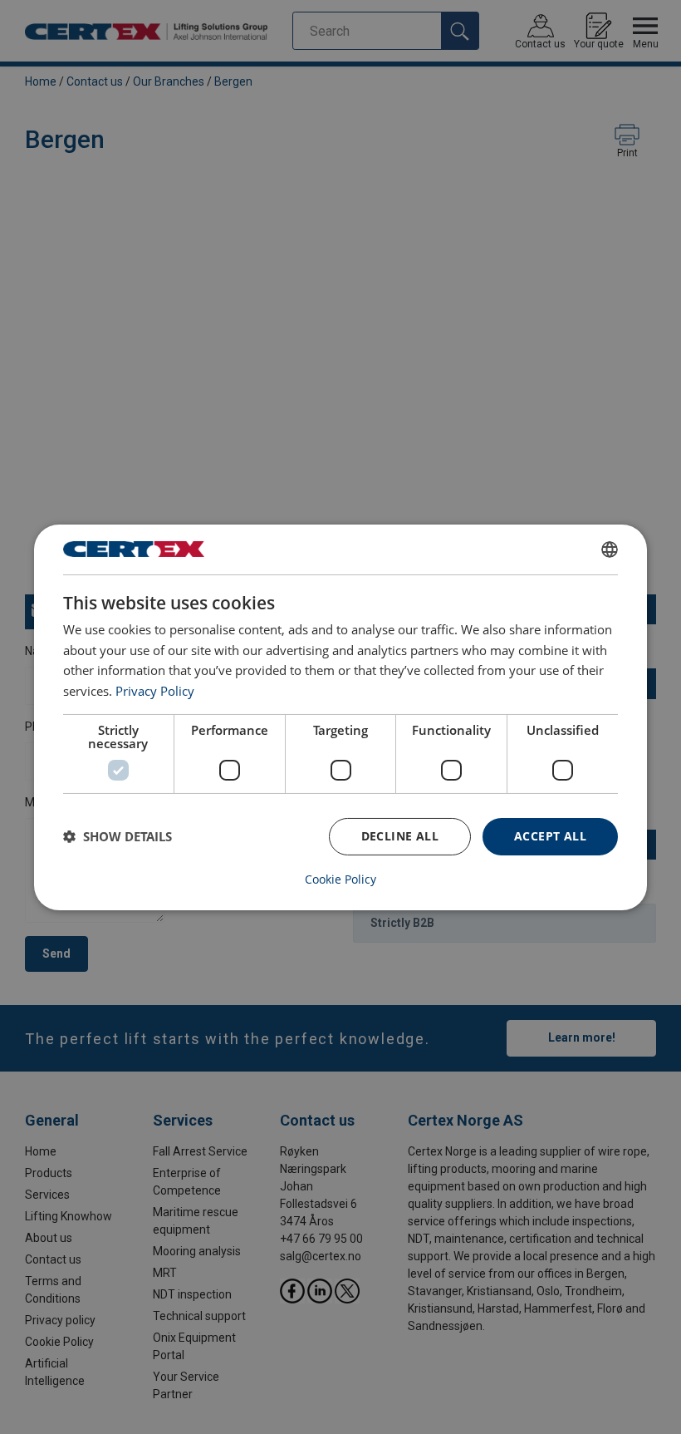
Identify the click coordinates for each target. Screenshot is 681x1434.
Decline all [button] (399, 836)
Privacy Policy (154, 691)
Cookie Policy (340, 879)
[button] (117, 836)
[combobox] (609, 548)
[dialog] (340, 716)
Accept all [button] (550, 836)
